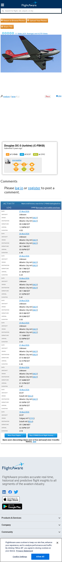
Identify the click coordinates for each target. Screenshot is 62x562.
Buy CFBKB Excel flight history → (42, 435)
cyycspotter (16, 160)
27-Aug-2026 (24, 211)
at (39, 154)
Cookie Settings (20, 557)
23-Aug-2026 (24, 323)
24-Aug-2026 (24, 278)
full (18, 97)
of (26, 154)
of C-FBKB (12, 154)
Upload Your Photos (38, 20)
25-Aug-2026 (24, 256)
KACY (35, 218)
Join (34, 442)
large (13, 97)
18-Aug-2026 (24, 390)
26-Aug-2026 (24, 234)
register (34, 188)
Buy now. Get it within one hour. (48, 207)
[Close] (57, 543)
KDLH (30, 396)
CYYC (32, 418)
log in (19, 188)
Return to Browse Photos (14, 20)
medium (6, 97)
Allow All (40, 557)
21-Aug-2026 (24, 345)
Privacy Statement (24, 551)
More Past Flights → (15, 435)
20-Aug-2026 (24, 367)
